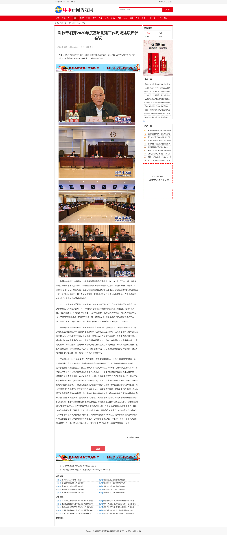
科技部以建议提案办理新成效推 (114, 480)
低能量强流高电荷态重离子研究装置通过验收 (77, 510)
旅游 (107, 18)
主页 (69, 23)
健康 (131, 18)
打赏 (98, 449)
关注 (70, 18)
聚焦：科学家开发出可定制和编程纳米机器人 (77, 513)
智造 (160, 36)
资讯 (63, 18)
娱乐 (143, 18)
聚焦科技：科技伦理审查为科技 (73, 486)
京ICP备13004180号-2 (133, 531)
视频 (100, 18)
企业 (125, 18)
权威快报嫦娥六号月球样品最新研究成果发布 (77, 504)
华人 (166, 18)
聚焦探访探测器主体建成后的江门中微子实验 (118, 513)
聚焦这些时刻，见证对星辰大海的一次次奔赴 (118, 501)
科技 (76, 18)
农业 (137, 18)
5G (148, 36)
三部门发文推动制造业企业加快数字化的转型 (77, 501)
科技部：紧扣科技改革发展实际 (73, 493)
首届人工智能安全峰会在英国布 (114, 486)
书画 (119, 18)
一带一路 (151, 18)
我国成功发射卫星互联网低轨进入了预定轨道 (77, 507)
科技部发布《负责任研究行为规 (114, 483)
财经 (82, 18)
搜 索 (167, 10)
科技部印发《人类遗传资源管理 (114, 493)
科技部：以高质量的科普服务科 (73, 489)
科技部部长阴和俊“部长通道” (71, 480)
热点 (79, 23)
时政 (160, 18)
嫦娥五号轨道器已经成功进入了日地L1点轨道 (79, 466)
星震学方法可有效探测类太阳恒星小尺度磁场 (118, 507)
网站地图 (162, 2)
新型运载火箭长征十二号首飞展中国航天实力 (118, 510)
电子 (160, 33)
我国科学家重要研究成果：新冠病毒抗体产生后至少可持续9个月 (86, 470)
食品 (113, 18)
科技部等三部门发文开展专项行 (73, 483)
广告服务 (169, 2)
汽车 (88, 18)
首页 (57, 18)
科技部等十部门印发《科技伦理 (114, 489)
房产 (94, 18)
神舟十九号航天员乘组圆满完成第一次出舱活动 (119, 504)
